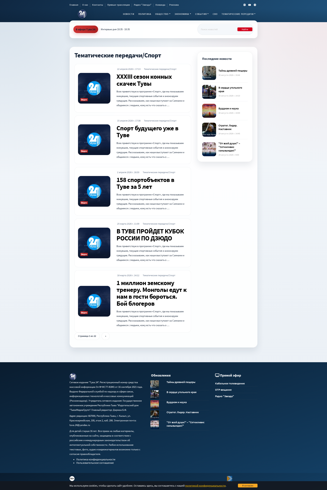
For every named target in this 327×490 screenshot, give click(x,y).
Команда (160, 4)
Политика (144, 14)
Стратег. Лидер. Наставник (228, 127)
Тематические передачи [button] (238, 14)
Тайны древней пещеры (233, 70)
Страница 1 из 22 (87, 336)
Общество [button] (161, 14)
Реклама (174, 4)
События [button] (201, 14)
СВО (215, 14)
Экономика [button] (182, 14)
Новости (128, 14)
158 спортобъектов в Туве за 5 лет (145, 182)
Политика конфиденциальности (95, 459)
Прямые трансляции (118, 4)
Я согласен (247, 485)
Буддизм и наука (229, 108)
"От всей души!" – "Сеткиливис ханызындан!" (229, 147)
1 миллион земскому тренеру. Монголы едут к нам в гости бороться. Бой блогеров (151, 293)
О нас (85, 4)
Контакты (97, 4)
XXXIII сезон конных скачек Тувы (144, 79)
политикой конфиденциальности (205, 485)
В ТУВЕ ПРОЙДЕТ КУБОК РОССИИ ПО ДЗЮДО (150, 234)
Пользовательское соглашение (95, 462)
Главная (73, 4)
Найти (245, 29)
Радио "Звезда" (142, 4)
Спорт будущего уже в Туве (147, 131)
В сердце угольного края (181, 392)
